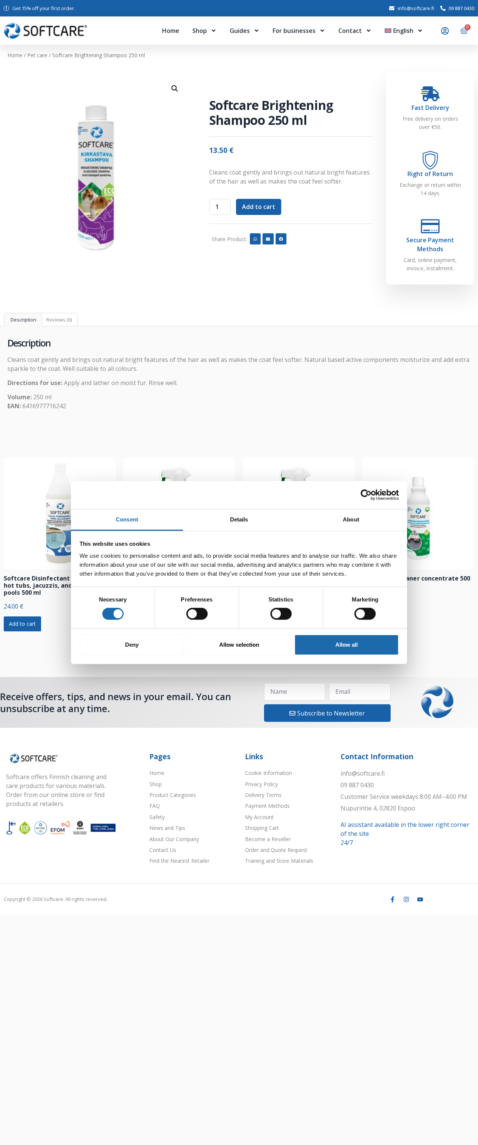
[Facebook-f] (392, 899)
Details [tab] (239, 519)
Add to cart (258, 207)
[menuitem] (404, 30)
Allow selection (239, 644)
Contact (350, 31)
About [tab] (351, 519)
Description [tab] (23, 319)
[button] (174, 88)
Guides (240, 31)
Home (170, 31)
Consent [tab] (127, 519)
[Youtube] (420, 899)
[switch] (197, 614)
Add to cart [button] (22, 623)
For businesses (294, 31)
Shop (199, 31)
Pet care (37, 55)
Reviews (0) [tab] (59, 319)
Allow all (346, 644)
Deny (132, 644)
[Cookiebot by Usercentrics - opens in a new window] (366, 495)
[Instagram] (406, 899)
